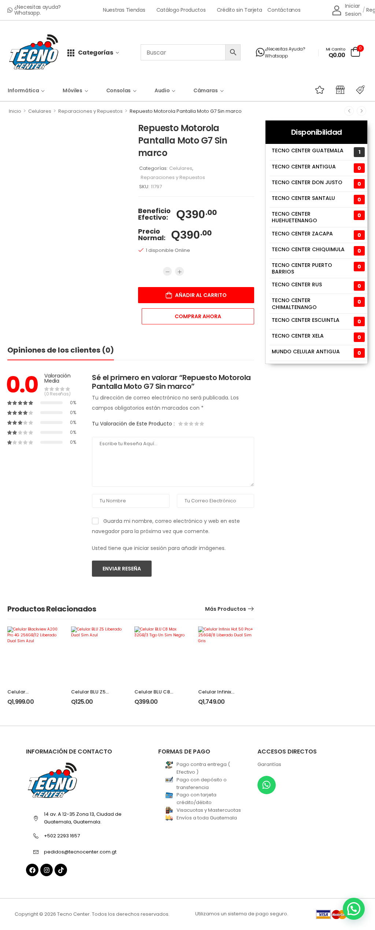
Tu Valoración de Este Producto (133, 423)
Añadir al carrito (201, 295)
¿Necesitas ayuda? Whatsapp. (37, 10)
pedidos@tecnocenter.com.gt (80, 851)
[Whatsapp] (266, 785)
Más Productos (225, 609)
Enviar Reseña (122, 568)
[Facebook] (32, 870)
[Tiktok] (61, 870)
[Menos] (167, 271)
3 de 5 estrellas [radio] (191, 423)
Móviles (72, 90)
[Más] (179, 271)
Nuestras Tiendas (124, 10)
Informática (23, 90)
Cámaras (205, 90)
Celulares (39, 111)
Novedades (325, 89)
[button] (354, 909)
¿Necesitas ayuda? (285, 49)
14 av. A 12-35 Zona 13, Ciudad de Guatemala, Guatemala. (83, 818)
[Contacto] (260, 52)
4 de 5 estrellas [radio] (196, 423)
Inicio (15, 111)
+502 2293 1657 (62, 835)
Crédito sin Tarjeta (239, 10)
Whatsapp (276, 56)
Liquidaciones (346, 89)
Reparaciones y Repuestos (90, 111)
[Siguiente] (361, 111)
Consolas (118, 90)
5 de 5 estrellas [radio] (201, 423)
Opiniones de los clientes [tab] (60, 350)
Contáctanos (283, 10)
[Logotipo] (33, 52)
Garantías (269, 764)
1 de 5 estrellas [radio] (180, 423)
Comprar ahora (198, 316)
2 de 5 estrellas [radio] (186, 423)
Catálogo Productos (181, 10)
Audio (162, 90)
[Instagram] (46, 870)
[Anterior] (349, 111)
